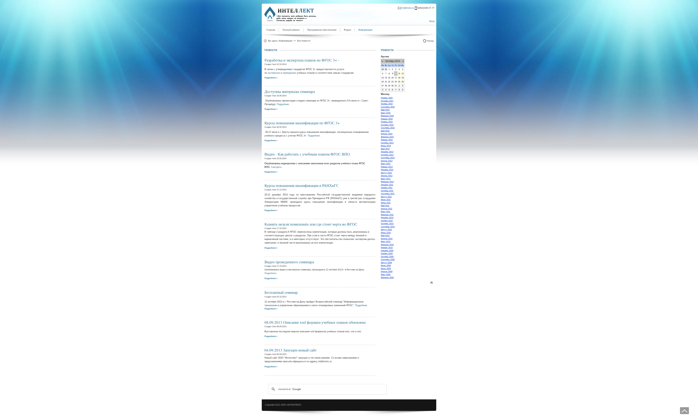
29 (383, 69)
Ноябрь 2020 (387, 98)
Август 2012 (386, 173)
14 (386, 78)
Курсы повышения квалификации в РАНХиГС (301, 185)
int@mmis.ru (408, 8)
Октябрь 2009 (387, 256)
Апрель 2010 (386, 239)
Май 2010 (385, 235)
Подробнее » (270, 248)
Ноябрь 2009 (387, 253)
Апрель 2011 (386, 209)
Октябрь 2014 (387, 143)
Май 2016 (385, 110)
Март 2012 (385, 179)
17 (396, 78)
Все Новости (303, 41)
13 (383, 78)
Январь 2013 (387, 167)
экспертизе (274, 72)
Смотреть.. (277, 167)
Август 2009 (386, 262)
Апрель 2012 (386, 176)
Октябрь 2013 (387, 155)
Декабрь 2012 (387, 170)
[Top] (684, 410)
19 (403, 78)
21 (386, 82)
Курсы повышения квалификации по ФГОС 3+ (302, 122)
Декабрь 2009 (387, 251)
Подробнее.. (314, 135)
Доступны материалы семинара (289, 91)
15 (389, 78)
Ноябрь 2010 (387, 221)
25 (399, 82)
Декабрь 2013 (387, 152)
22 (389, 82)
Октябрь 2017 (387, 101)
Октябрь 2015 (387, 125)
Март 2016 (385, 113)
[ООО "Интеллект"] (289, 14)
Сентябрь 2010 (388, 227)
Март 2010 (385, 241)
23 (392, 82)
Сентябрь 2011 (387, 194)
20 (383, 82)
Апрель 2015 (386, 134)
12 (403, 73)
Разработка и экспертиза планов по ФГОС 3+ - (301, 60)
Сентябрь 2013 (388, 158)
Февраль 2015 (387, 137)
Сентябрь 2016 (388, 107)
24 (396, 82)
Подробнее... (284, 104)
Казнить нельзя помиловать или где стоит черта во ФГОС (310, 224)
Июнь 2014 (386, 146)
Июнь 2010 (386, 233)
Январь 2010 (387, 247)
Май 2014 (385, 149)
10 (395, 73)
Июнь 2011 (386, 203)
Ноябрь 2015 (387, 122)
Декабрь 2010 (387, 217)
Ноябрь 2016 (387, 104)
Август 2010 (386, 229)
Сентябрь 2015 (388, 128)
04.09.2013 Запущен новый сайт (290, 350)
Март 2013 (385, 164)
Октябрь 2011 (387, 191)
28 (386, 86)
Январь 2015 (387, 140)
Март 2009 (385, 274)
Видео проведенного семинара (289, 261)
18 (399, 78)
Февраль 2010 (387, 245)
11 (399, 73)
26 (403, 82)
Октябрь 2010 (387, 223)
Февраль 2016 (387, 116)
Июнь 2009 (386, 268)
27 (383, 86)
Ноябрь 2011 (386, 188)
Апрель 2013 (386, 161)
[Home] (266, 40)
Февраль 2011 (387, 215)
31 (396, 86)
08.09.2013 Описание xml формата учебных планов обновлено (315, 322)
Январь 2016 (387, 119)
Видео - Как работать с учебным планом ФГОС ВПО (307, 154)
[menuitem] (271, 30)
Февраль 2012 (387, 182)
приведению (289, 72)
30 (386, 69)
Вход (431, 21)
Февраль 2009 (387, 277)
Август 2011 (386, 197)
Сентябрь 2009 (388, 259)
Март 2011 (385, 211)
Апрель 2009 (386, 271)
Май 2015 (385, 131)
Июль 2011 (386, 200)
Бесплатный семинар (281, 292)
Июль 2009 (386, 265)
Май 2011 (385, 206)
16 (392, 78)
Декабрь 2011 (387, 185)
